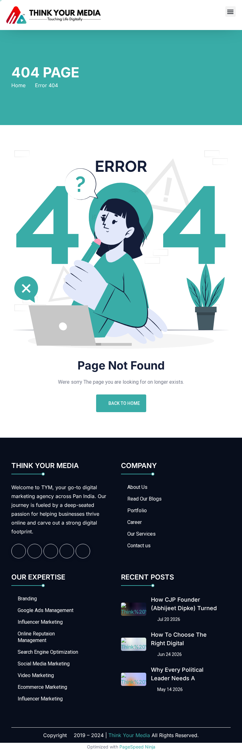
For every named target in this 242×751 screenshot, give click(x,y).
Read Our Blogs (144, 499)
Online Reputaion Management (36, 637)
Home (18, 85)
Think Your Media (129, 735)
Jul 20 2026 (168, 619)
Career (134, 522)
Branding (27, 599)
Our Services (141, 534)
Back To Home (124, 403)
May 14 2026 (169, 689)
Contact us (139, 546)
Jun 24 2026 (169, 654)
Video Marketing (36, 675)
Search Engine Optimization (48, 652)
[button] (230, 11)
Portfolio (137, 511)
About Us (137, 487)
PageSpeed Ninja (137, 746)
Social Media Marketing (44, 664)
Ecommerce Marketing (42, 687)
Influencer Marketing (40, 622)
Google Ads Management (45, 610)
